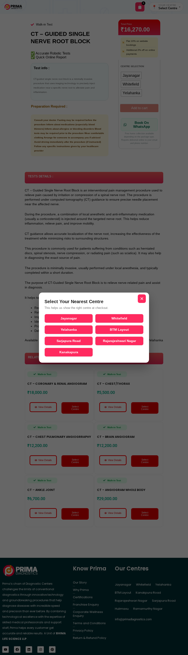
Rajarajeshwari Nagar (119, 341)
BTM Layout (119, 329)
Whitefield (119, 318)
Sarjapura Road (69, 341)
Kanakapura (68, 352)
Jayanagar (69, 318)
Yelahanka (69, 329)
